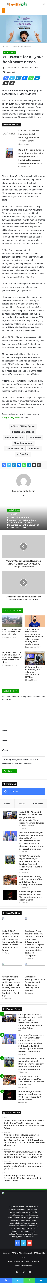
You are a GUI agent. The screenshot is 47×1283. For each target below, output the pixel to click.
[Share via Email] (5, 83)
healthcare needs (23, 443)
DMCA (36, 1261)
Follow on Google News (23, 1266)
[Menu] (3, 5)
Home (6, 47)
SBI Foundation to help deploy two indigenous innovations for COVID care (33, 672)
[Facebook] (5, 78)
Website (5, 750)
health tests (35, 437)
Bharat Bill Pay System (24, 426)
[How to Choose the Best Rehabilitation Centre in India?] (12, 621)
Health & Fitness (24, 47)
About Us (11, 1261)
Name (5, 731)
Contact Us (29, 1261)
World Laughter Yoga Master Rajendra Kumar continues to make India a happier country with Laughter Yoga (34, 636)
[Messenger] (23, 78)
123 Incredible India (12, 68)
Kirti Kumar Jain (16, 449)
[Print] (11, 83)
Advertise (19, 1261)
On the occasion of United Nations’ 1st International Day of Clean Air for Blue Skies (12, 657)
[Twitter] (11, 78)
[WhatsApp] (30, 78)
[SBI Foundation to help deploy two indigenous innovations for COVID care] (35, 658)
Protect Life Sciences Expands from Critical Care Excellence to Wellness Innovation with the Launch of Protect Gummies (23, 522)
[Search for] (43, 5)
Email (5, 740)
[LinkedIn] (17, 78)
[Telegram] (36, 78)
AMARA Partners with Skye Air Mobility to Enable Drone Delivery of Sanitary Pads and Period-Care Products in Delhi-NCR (31, 1064)
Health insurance (14, 437)
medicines (35, 449)
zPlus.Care (23, 454)
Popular (22, 804)
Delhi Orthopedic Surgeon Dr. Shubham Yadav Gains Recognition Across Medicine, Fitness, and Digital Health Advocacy (31, 157)
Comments (38, 804)
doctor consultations (23, 432)
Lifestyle (14, 47)
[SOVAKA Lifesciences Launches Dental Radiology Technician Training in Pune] (9, 134)
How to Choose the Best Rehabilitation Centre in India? (11, 631)
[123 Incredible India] (17, 4)
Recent (7, 804)
